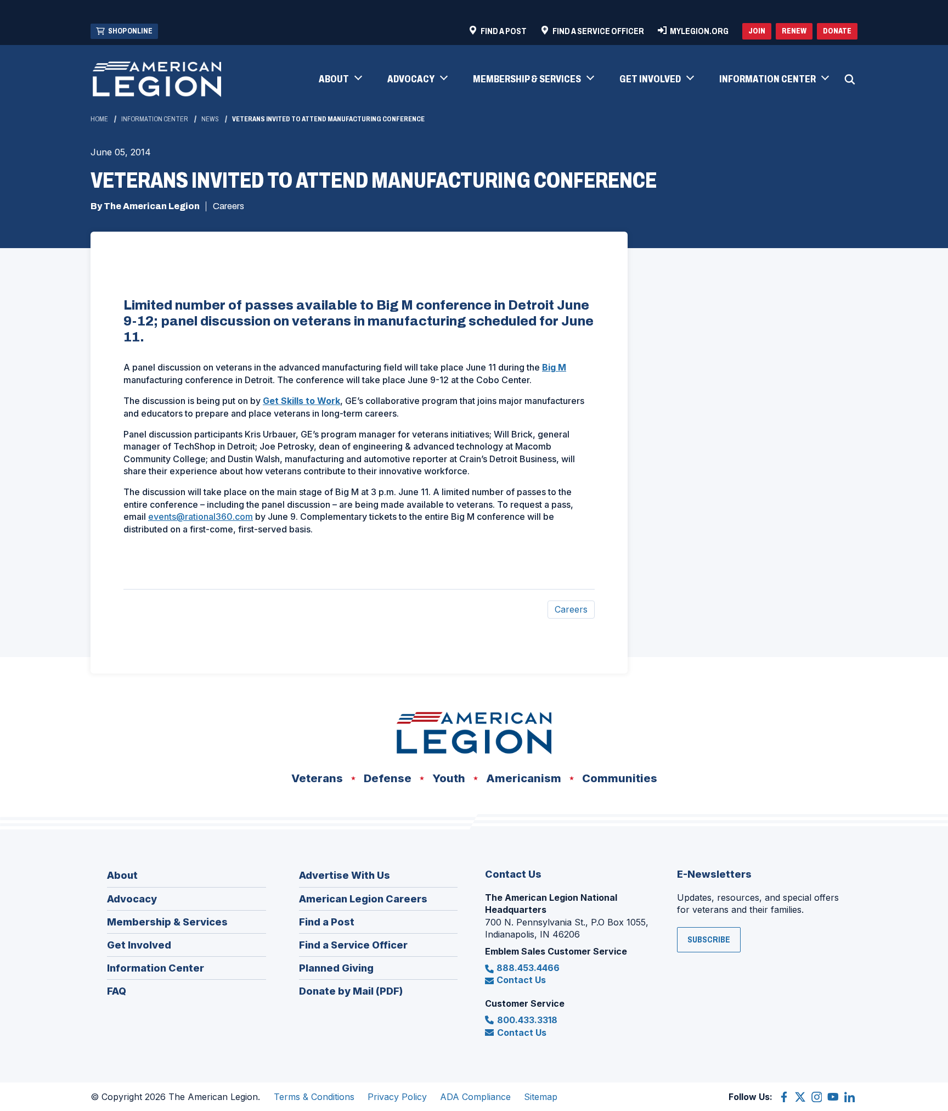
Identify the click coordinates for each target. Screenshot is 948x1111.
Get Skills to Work (301, 400)
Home (99, 119)
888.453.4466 (528, 967)
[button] (339, 80)
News (210, 119)
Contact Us (521, 979)
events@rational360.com (200, 516)
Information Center (154, 119)
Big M (554, 367)
